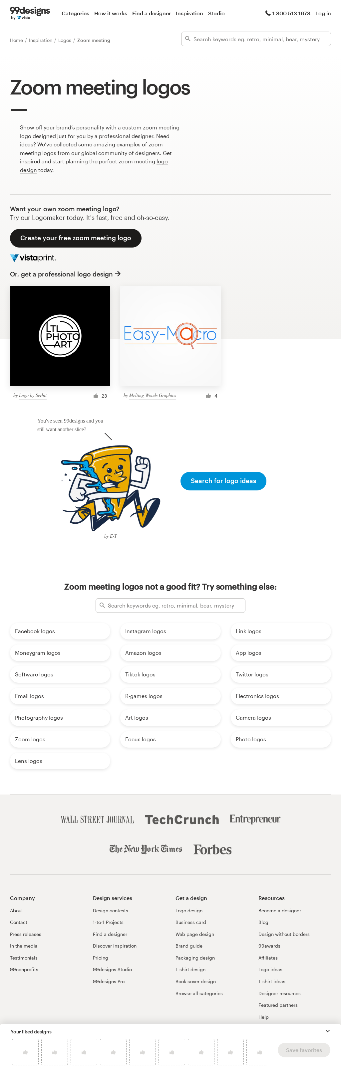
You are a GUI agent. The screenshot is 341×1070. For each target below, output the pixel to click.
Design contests (110, 910)
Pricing (100, 958)
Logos (65, 40)
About (16, 910)
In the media (24, 946)
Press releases (25, 934)
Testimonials (24, 958)
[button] (327, 1031)
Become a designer (279, 910)
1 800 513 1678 (291, 13)
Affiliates (268, 958)
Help (263, 1017)
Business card (190, 922)
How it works (110, 13)
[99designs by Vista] (30, 13)
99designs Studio (112, 969)
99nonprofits (24, 969)
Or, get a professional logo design (61, 274)
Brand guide (188, 946)
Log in (323, 13)
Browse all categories (199, 993)
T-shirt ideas (271, 981)
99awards (269, 946)
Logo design (188, 910)
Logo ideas (270, 969)
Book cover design (195, 981)
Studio (216, 13)
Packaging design (195, 958)
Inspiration (189, 13)
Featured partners (278, 1005)
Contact (18, 922)
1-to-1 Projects (108, 922)
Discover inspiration (115, 946)
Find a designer (151, 13)
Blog (263, 922)
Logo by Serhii (33, 395)
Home (17, 40)
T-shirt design (190, 969)
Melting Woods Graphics (152, 395)
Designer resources (279, 993)
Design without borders (284, 934)
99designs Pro (109, 981)
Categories (75, 13)
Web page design (194, 934)
